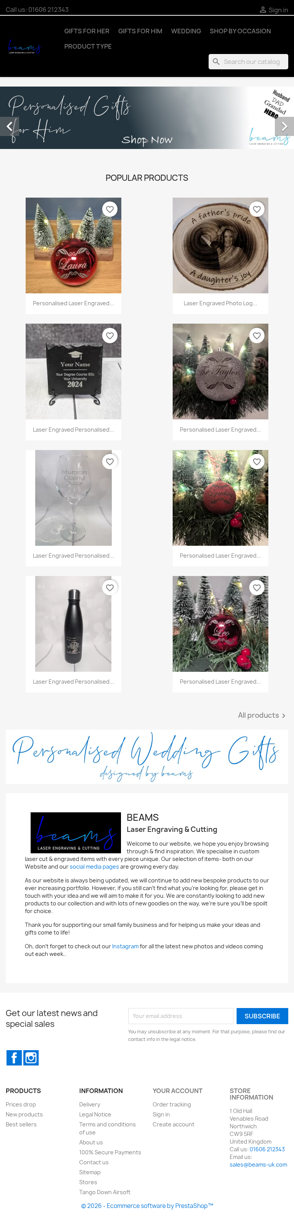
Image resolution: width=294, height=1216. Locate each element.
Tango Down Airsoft (105, 1192)
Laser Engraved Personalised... (73, 429)
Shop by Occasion (240, 31)
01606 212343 (48, 9)
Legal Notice (95, 1114)
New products (24, 1114)
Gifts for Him (140, 31)
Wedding (186, 31)
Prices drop (21, 1104)
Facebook (14, 1057)
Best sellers (21, 1124)
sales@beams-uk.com (258, 1164)
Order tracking (172, 1104)
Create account (173, 1124)
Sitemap (90, 1172)
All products (263, 715)
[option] (147, 118)
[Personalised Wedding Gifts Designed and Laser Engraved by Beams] (147, 757)
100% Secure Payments (110, 1152)
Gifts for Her (86, 31)
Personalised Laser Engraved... (73, 303)
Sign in (161, 1114)
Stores (88, 1182)
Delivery (89, 1104)
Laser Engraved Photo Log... (220, 303)
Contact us (94, 1162)
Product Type (88, 46)
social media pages (94, 866)
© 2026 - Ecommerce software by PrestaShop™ (147, 1206)
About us (91, 1142)
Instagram (125, 946)
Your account (178, 1091)
